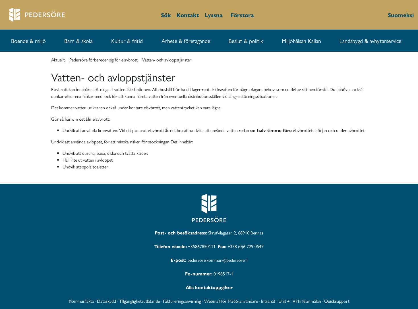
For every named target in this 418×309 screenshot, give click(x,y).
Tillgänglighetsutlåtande (139, 301)
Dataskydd (106, 301)
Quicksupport (336, 301)
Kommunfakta (81, 301)
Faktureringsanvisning (182, 301)
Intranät (268, 301)
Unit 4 (283, 301)
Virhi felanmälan (307, 301)
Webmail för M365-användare (231, 301)
